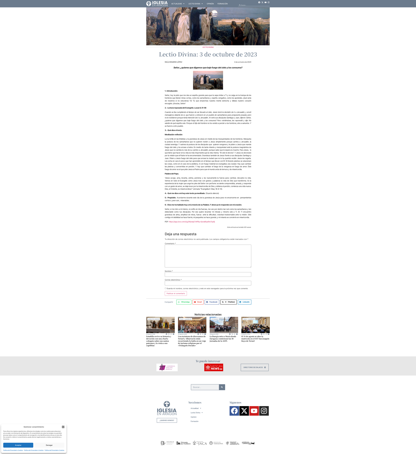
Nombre (169, 271)
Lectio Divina (194, 3)
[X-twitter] (262, 2)
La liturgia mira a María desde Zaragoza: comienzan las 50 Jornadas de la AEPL (223, 338)
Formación (223, 3)
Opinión (210, 3)
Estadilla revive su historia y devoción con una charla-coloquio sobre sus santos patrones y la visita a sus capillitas (158, 341)
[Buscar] (222, 387)
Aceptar (18, 445)
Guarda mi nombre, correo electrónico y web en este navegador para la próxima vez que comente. (207, 288)
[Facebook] (259, 2)
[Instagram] (268, 2)
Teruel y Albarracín (185, 319)
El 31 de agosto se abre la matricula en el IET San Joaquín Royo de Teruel (255, 338)
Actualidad (176, 3)
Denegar (49, 445)
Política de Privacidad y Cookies (13, 450)
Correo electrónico (173, 280)
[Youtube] (265, 2)
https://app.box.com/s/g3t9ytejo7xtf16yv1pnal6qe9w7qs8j (192, 222)
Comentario (170, 243)
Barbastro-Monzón (153, 319)
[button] (63, 427)
